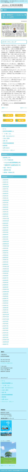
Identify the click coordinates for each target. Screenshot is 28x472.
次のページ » (23, 107)
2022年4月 (5, 211)
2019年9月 (5, 273)
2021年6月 (5, 230)
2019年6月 (5, 280)
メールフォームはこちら (7, 363)
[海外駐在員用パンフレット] (6, 435)
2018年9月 (5, 294)
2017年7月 (5, 326)
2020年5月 (5, 257)
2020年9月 (5, 248)
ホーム (4, 128)
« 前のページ (4, 107)
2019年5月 (5, 282)
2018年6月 (5, 300)
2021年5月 (5, 232)
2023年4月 (5, 193)
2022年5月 (5, 209)
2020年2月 (5, 264)
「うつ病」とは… (7, 133)
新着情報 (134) (6, 157)
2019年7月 (5, 278)
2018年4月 (5, 305)
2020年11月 (6, 243)
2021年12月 (6, 218)
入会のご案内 (6, 138)
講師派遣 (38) (7, 170)
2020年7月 (5, 252)
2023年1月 (5, 198)
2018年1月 (5, 312)
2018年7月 (5, 298)
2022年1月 (5, 216)
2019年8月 (5, 275)
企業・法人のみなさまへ (9, 136)
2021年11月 (6, 220)
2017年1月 (5, 337)
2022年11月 (6, 200)
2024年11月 (6, 186)
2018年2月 (5, 310)
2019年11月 (6, 268)
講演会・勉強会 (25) (9, 172)
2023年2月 (5, 195)
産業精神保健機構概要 (8, 143)
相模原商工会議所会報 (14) (12, 165)
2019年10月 (6, 271)
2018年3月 (5, 307)
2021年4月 (5, 234)
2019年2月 (5, 287)
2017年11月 (6, 316)
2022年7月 (5, 205)
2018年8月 (5, 296)
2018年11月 (6, 289)
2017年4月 (5, 332)
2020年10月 (6, 246)
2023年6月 (5, 191)
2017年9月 (5, 321)
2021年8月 (5, 225)
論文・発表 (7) (7, 167)
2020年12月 (6, 241)
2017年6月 (5, 328)
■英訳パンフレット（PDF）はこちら (8, 465)
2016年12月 (6, 339)
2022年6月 (5, 207)
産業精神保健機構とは (8, 131)
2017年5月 (5, 330)
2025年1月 (5, 184)
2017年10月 (6, 319)
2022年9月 (5, 202)
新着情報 (5, 145)
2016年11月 (6, 342)
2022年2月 (5, 214)
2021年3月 (5, 237)
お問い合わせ (6, 147)
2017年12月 (6, 314)
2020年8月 (5, 250)
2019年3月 (5, 284)
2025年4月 (5, 182)
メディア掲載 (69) (8, 160)
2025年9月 (5, 179)
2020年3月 (5, 262)
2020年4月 (5, 259)
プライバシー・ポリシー (9, 150)
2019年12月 (6, 266)
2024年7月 (5, 189)
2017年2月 (5, 335)
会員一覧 (5, 140)
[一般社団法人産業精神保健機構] (14, 7)
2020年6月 (5, 255)
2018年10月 (6, 291)
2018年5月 (5, 303)
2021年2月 (5, 239)
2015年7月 (5, 344)
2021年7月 (5, 227)
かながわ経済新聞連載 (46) (12, 162)
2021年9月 (5, 223)
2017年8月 (5, 323)
